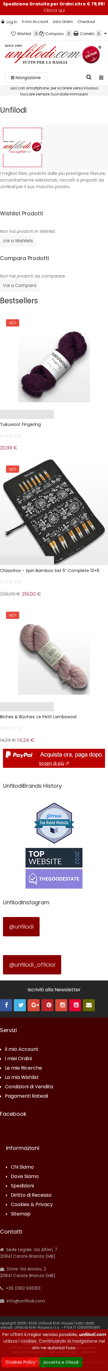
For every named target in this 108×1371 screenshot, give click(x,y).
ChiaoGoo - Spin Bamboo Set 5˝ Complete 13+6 (49, 571)
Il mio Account (35, 21)
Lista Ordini (63, 21)
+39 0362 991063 (22, 1288)
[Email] (89, 1005)
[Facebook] (6, 1005)
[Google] (34, 1005)
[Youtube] (75, 1005)
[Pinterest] (47, 1005)
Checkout (86, 21)
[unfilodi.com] (53, 55)
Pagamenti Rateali (26, 1096)
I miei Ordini (18, 1059)
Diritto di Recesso (31, 1195)
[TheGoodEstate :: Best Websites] (54, 868)
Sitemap (21, 1214)
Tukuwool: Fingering (20, 424)
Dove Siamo (25, 1176)
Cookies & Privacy (32, 1205)
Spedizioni (22, 1186)
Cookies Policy (20, 1362)
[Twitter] (20, 1005)
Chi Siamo (22, 1167)
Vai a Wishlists (18, 241)
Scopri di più (51, 763)
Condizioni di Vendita (29, 1087)
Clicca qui (54, 10)
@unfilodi (21, 926)
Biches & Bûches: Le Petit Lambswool (38, 717)
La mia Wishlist (22, 1077)
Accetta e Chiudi (61, 1362)
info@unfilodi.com (25, 1301)
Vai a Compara (19, 285)
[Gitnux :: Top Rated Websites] (54, 823)
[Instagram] (61, 1005)
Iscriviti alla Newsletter (54, 989)
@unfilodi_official (32, 964)
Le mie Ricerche (23, 1068)
